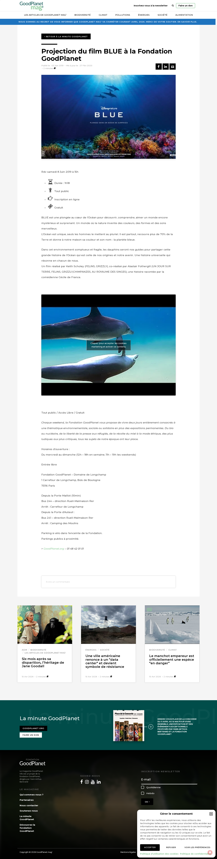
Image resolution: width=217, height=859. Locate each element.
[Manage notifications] (210, 852)
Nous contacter (29, 805)
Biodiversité (82, 15)
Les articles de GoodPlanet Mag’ (45, 15)
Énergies (144, 15)
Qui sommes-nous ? (31, 794)
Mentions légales (128, 852)
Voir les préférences (197, 847)
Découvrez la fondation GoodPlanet (27, 828)
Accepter (150, 847)
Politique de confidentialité (195, 853)
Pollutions (122, 15)
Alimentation (184, 15)
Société (162, 15)
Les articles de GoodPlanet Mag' (45, 653)
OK (147, 802)
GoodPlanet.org (54, 548)
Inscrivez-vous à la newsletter (151, 5)
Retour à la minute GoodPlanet (66, 36)
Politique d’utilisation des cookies (159, 853)
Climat (103, 15)
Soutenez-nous (29, 810)
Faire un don (185, 5)
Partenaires (27, 800)
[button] (211, 813)
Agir (24, 650)
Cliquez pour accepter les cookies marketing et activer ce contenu (108, 345)
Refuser (171, 847)
